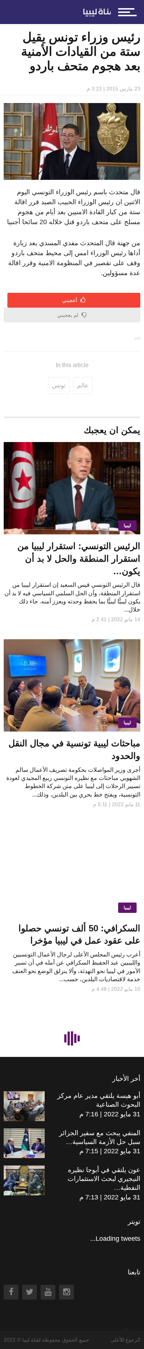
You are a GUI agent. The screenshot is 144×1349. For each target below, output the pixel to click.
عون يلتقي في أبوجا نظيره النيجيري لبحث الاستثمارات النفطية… (104, 1178)
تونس (58, 385)
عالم (83, 385)
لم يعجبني (68, 315)
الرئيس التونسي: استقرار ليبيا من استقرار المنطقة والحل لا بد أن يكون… (78, 558)
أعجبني (70, 300)
